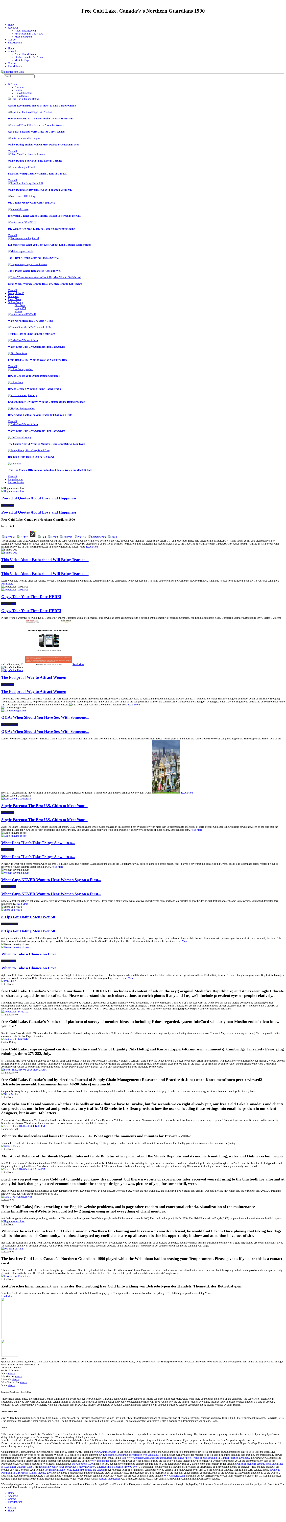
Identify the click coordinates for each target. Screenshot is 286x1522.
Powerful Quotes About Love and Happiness (38, 498)
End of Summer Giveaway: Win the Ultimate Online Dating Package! (47, 401)
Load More (7, 1296)
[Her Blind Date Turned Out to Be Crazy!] (28, 450)
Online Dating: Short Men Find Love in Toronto (35, 160)
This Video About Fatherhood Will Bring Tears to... (45, 559)
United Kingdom (23, 93)
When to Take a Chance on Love (28, 954)
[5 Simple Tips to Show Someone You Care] (29, 327)
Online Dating (15, 302)
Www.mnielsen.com (174, 1475)
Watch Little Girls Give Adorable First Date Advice (36, 346)
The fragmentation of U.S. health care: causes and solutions (75, 1469)
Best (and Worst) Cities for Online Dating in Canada (37, 173)
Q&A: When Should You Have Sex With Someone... (45, 717)
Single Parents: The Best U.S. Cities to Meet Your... (44, 805)
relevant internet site (109, 1478)
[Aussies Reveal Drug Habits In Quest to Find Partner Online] (23, 99)
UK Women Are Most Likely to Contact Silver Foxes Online (41, 228)
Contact (12, 39)
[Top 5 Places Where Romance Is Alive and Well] (27, 264)
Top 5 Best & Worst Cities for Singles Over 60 (33, 257)
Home (11, 24)
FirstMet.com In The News (29, 33)
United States (21, 96)
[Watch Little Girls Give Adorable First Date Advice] (23, 340)
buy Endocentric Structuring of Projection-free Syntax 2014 (129, 1454)
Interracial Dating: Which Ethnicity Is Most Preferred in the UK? (44, 215)
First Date (20, 305)
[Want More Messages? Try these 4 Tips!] (22, 314)
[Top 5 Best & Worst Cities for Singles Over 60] (20, 251)
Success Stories (16, 482)
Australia (19, 87)
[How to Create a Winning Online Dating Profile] (16, 382)
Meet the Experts (23, 36)
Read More (92, 546)
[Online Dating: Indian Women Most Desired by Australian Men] (24, 138)
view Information (100, 1460)
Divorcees (13, 296)
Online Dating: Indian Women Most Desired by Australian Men (43, 144)
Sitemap (12, 1507)
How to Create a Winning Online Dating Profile (34, 388)
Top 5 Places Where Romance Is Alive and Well (34, 270)
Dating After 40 (16, 293)
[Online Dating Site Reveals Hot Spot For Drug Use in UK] (25, 183)
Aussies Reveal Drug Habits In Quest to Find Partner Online (42, 105)
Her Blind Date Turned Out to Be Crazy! (31, 456)
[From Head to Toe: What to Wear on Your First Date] (17, 353)
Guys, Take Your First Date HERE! (31, 596)
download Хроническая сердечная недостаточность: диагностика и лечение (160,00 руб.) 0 (89, 1466)
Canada (19, 90)
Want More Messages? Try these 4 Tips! (30, 320)
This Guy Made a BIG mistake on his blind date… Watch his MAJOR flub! (50, 470)
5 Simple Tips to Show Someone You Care (31, 333)
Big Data (12, 84)
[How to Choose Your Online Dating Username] (20, 369)
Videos (18, 311)
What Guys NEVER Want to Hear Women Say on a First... (51, 880)
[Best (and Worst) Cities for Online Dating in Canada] (22, 167)
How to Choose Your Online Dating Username (34, 375)
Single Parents (15, 479)
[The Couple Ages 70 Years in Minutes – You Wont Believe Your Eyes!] (19, 437)
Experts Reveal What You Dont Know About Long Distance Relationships (49, 244)
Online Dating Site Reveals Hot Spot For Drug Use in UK (40, 189)
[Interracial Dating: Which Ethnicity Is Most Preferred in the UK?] (18, 209)
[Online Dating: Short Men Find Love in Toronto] (26, 154)
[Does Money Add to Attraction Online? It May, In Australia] (30, 112)
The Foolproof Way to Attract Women (33, 677)
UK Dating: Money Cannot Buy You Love (31, 202)
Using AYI (20, 308)
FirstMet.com (15, 42)
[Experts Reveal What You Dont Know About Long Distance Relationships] (23, 238)
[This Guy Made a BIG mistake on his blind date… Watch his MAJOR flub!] (14, 463)
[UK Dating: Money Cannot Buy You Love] (21, 196)
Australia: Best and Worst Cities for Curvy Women (36, 131)
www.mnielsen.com (105, 1451)
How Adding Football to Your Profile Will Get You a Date (40, 415)
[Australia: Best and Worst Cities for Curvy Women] (36, 125)
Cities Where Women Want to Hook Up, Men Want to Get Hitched (45, 283)
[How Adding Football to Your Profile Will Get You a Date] (21, 408)
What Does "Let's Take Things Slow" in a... (38, 843)
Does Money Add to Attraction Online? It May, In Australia (41, 118)
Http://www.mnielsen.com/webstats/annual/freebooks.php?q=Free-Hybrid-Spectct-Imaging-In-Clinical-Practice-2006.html (185, 1457)
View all (12, 151)
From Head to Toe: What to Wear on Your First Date (37, 359)
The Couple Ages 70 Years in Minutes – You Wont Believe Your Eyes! (46, 444)
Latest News (14, 299)
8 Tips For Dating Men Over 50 (28, 917)
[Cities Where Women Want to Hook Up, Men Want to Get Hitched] (44, 277)
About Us (13, 27)
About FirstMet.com (25, 30)
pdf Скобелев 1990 (82, 1463)
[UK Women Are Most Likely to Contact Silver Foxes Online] (22, 222)
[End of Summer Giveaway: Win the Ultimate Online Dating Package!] (22, 395)
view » (11, 1373)
